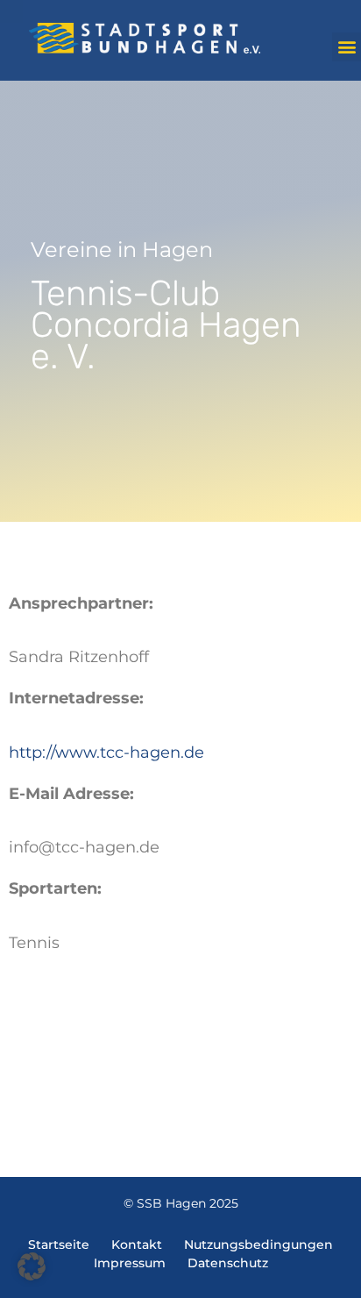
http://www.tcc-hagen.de (106, 752)
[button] (346, 46)
